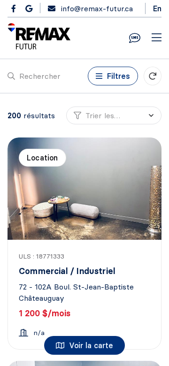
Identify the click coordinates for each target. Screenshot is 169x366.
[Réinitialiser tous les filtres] (152, 76)
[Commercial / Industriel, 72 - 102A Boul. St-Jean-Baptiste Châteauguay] (85, 188)
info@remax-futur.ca (97, 8)
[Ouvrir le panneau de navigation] (156, 38)
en (157, 8)
